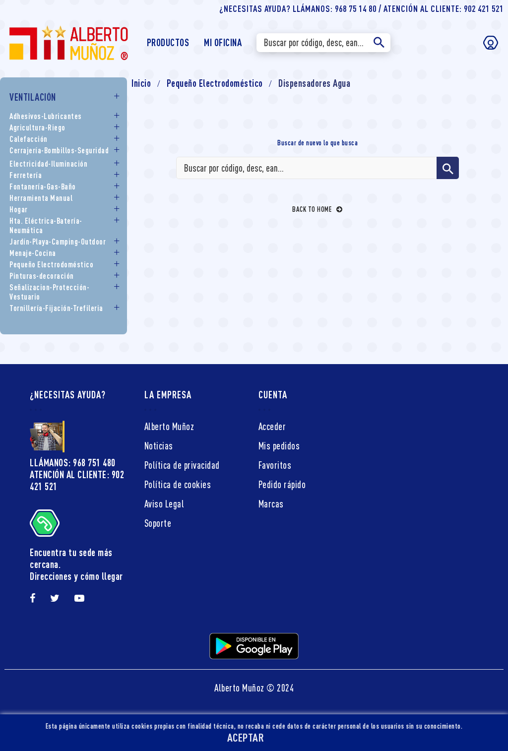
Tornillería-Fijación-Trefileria (56, 308)
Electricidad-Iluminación (48, 163)
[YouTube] (79, 598)
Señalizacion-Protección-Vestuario (49, 292)
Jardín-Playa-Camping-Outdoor (57, 241)
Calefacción (28, 138)
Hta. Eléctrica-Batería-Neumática (45, 225)
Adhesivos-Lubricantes (45, 116)
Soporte (158, 523)
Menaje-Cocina (32, 253)
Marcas (271, 503)
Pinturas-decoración (41, 275)
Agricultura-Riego (37, 127)
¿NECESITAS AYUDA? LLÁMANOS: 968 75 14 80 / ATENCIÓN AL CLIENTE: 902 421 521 (361, 8)
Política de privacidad (182, 465)
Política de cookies (177, 484)
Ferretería (25, 175)
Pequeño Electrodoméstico (51, 264)
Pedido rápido (282, 484)
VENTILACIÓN (32, 97)
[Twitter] (55, 598)
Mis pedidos (279, 445)
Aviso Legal (164, 503)
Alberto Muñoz (169, 426)
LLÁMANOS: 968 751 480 (73, 462)
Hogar (18, 209)
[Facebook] (33, 598)
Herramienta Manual (40, 197)
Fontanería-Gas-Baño (42, 186)
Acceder (272, 426)
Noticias (158, 445)
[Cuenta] (491, 42)
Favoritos (275, 465)
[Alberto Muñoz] (67, 41)
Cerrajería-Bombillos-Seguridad (59, 150)
